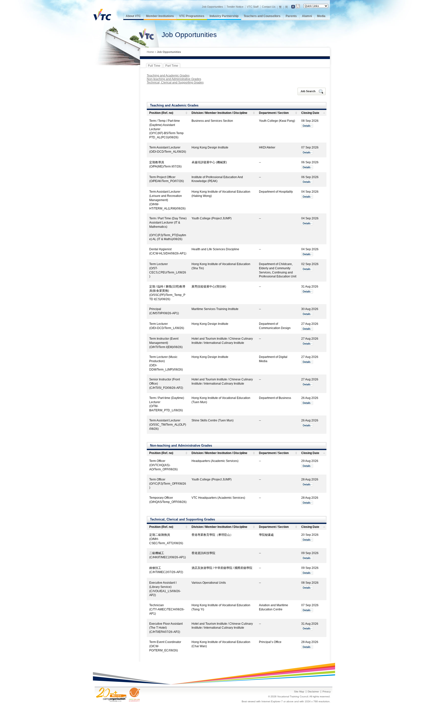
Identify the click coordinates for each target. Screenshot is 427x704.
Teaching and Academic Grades (168, 75)
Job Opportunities (212, 6)
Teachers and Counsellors (262, 16)
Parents (291, 16)
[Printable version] (319, 52)
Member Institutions (160, 16)
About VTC (133, 16)
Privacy (326, 691)
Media (321, 16)
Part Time (171, 65)
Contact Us (269, 6)
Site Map (299, 691)
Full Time (154, 65)
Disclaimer (313, 691)
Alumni (307, 16)
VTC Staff (252, 6)
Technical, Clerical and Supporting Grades (175, 82)
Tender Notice (235, 6)
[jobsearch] (312, 91)
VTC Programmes (191, 16)
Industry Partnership (224, 16)
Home (150, 51)
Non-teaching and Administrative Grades (174, 79)
